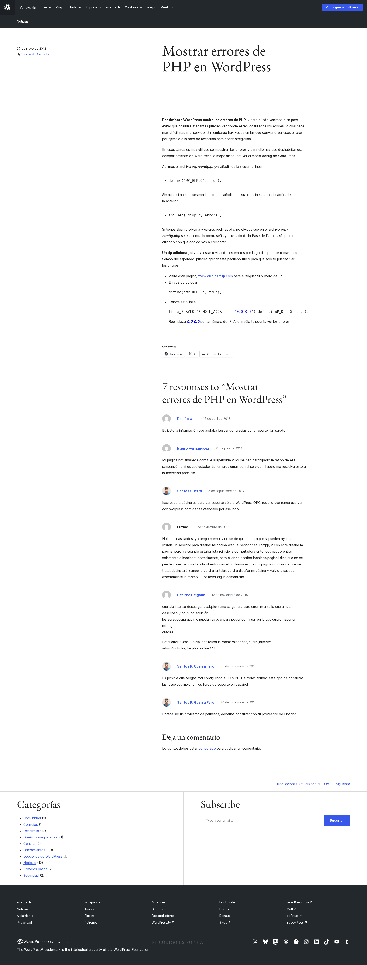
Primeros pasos (35, 869)
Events (224, 909)
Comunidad (32, 818)
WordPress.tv (163, 922)
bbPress (294, 915)
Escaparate (92, 902)
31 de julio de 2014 (229, 448)
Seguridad (31, 875)
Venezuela (64, 942)
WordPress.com (299, 902)
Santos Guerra (189, 491)
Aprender (158, 902)
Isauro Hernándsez (193, 448)
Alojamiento (25, 915)
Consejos (30, 824)
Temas (89, 909)
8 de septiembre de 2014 (226, 491)
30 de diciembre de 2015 (238, 666)
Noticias (22, 21)
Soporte (158, 909)
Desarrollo (31, 831)
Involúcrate (227, 902)
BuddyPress (297, 922)
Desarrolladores (163, 915)
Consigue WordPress (342, 7)
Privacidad (24, 922)
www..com (215, 276)
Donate (226, 915)
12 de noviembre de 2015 (230, 595)
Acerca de (24, 902)
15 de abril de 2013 (216, 418)
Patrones (91, 922)
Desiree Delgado (191, 595)
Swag (225, 922)
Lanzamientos (34, 850)
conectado (207, 748)
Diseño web (187, 419)
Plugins (90, 915)
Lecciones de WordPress (42, 856)
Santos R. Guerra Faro (37, 54)
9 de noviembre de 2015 (212, 527)
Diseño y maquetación (40, 837)
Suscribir (337, 820)
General (29, 843)
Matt (292, 909)
